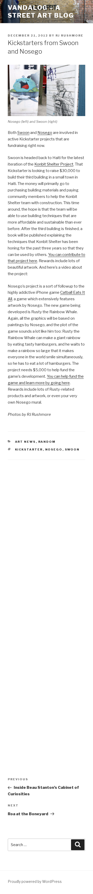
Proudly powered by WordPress (35, 881)
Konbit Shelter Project (53, 164)
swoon (72, 449)
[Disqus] (46, 532)
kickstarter (29, 449)
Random (47, 442)
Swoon (23, 132)
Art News (25, 442)
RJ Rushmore (69, 35)
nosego (54, 449)
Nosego (44, 132)
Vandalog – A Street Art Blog (41, 11)
